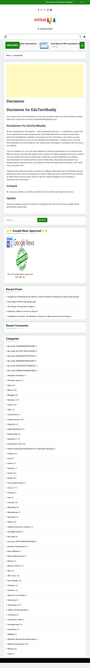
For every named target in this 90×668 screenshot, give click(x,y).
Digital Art (11, 424)
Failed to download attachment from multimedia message (30, 449)
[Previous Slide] (80, 2)
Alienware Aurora (14, 380)
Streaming (12, 600)
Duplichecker (13, 434)
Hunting (11, 493)
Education (11, 439)
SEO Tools (12, 576)
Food (10, 458)
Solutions (11, 590)
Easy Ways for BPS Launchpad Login (61, 44)
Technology (12, 605)
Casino (10, 405)
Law (9, 497)
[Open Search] (80, 37)
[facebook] (38, 10)
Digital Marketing (14, 429)
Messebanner (13, 512)
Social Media (13, 581)
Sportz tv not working (16, 595)
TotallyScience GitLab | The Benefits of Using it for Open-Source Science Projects (39, 316)
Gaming (11, 468)
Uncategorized (13, 624)
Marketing (11, 507)
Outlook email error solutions (19, 527)
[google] (47, 10)
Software (11, 585)
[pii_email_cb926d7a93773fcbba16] (21, 366)
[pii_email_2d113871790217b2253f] (21, 351)
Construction (13, 415)
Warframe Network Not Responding (21, 639)
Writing (10, 649)
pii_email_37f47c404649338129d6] (21, 541)
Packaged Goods (14, 532)
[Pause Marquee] (82, 45)
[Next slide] (84, 2)
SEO (9, 571)
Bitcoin (10, 390)
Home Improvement (15, 483)
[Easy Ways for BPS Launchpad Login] (39, 46)
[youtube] (51, 10)
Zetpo (10, 654)
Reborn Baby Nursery (16, 556)
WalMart (11, 634)
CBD (9, 410)
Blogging (11, 395)
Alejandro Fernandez (16, 375)
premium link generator (17, 546)
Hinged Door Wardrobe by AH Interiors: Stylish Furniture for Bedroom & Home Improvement (43, 297)
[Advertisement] (45, 80)
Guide (10, 473)
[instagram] (41, 10)
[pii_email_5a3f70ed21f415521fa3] (21, 356)
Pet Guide (11, 537)
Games (10, 463)
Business (11, 400)
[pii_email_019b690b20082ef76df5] (21, 346)
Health (10, 478)
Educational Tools (15, 444)
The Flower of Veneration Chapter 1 (21, 307)
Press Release (13, 551)
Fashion (11, 454)
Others (10, 522)
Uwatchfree (12, 629)
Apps (10, 385)
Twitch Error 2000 (14, 620)
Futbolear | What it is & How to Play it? (58, 2)
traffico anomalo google (17, 610)
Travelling (11, 615)
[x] (44, 10)
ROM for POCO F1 (14, 566)
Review (10, 561)
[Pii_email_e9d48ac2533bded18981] (21, 371)
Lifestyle (11, 502)
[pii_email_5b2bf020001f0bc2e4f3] (21, 361)
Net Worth (12, 517)
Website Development (16, 644)
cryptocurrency (13, 419)
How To (11, 488)
